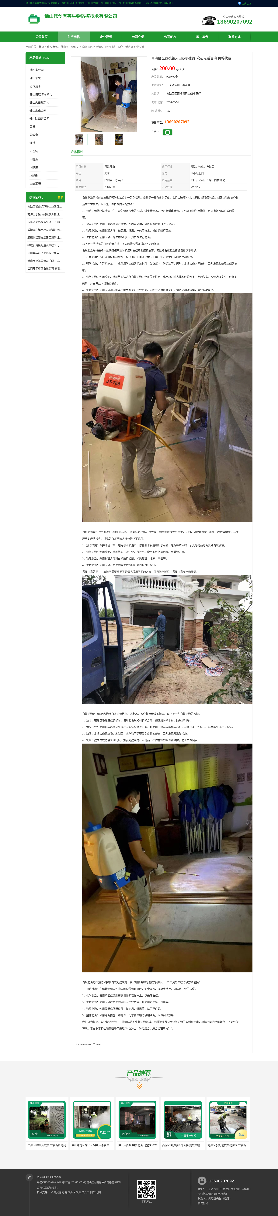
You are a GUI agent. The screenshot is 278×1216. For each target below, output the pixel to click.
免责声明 (70, 1192)
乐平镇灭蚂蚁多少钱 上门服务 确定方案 (45, 222)
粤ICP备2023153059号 (74, 1182)
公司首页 (42, 36)
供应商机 (74, 36)
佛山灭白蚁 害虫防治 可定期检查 (47, 1145)
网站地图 (95, 1192)
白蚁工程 (35, 183)
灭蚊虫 (34, 167)
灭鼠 (32, 126)
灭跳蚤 (34, 159)
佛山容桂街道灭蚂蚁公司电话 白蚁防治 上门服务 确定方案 (45, 253)
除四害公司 (37, 70)
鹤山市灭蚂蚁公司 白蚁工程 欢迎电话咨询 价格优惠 (45, 260)
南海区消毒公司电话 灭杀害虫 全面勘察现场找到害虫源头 (196, 1145)
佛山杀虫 (35, 78)
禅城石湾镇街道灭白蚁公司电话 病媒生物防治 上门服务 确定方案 (45, 245)
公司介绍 (138, 36)
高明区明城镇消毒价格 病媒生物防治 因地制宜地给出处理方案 (108, 1145)
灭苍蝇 (34, 151)
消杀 (32, 143)
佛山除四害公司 (39, 118)
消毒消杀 (35, 86)
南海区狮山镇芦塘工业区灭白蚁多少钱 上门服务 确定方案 (45, 206)
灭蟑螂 (34, 175)
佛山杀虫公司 (38, 110)
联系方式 (234, 36)
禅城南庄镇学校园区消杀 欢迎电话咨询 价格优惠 (45, 229)
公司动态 (170, 36)
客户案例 (202, 36)
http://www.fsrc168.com (88, 1044)
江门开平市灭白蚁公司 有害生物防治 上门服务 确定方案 (45, 268)
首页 (41, 46)
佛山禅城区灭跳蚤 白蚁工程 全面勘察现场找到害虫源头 (240, 1145)
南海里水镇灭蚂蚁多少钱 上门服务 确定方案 (45, 214)
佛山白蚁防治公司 (41, 94)
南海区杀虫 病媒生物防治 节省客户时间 (140, 1145)
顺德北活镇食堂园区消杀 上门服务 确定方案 (45, 237)
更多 (60, 197)
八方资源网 (57, 1192)
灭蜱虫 (34, 134)
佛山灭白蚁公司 (70, 46)
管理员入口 (82, 1192)
